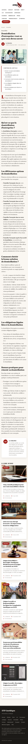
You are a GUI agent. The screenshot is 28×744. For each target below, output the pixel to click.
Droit (22, 9)
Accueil (4, 9)
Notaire (16, 9)
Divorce (4, 15)
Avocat (10, 9)
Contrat (4, 18)
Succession (9, 12)
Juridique (17, 12)
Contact (6, 21)
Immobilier (11, 15)
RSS (13, 724)
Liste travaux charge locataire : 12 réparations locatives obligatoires (12, 523)
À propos (22, 18)
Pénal (18, 15)
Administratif (13, 18)
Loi (3, 12)
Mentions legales (6, 724)
